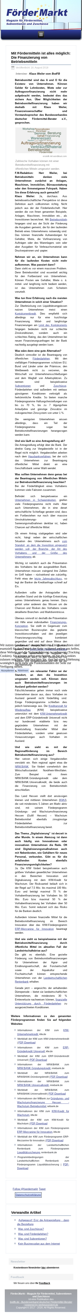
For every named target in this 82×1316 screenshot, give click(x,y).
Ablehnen (23, 670)
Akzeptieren (7, 670)
